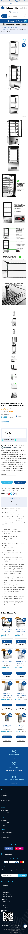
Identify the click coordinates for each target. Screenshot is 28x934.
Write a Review (13, 409)
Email (4, 905)
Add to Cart (7, 482)
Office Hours (6, 892)
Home (4, 793)
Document (14, 502)
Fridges (16, 27)
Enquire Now (20, 482)
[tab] (14, 498)
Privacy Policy (5, 925)
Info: (2, 488)
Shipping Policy (22, 925)
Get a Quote (25, 21)
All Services (5, 810)
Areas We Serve (6, 800)
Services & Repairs (7, 813)
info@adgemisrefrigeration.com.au (14, 758)
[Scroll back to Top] (25, 926)
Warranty (13, 925)
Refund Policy (14, 927)
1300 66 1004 (14, 1)
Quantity (3, 474)
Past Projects (6, 798)
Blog (4, 825)
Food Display (4, 29)
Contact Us (14, 783)
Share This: (4, 493)
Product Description (14, 499)
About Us (5, 795)
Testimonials (6, 837)
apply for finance (9, 439)
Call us (5, 899)
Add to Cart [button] (7, 641)
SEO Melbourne (14, 932)
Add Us (5, 910)
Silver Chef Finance (7, 832)
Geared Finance (6, 835)
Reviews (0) (14, 505)
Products (10, 27)
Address (5, 885)
